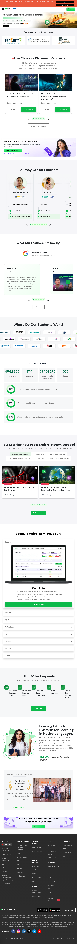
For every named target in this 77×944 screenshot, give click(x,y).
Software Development (6, 859)
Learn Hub (51, 870)
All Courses (21, 876)
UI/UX (3, 868)
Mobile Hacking (22, 857)
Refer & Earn (68, 910)
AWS (18, 865)
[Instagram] (18, 931)
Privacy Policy (71, 938)
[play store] (54, 910)
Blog (49, 877)
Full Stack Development (6, 849)
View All (38, 307)
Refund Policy (67, 845)
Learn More (40, 709)
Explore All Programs (38, 126)
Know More (29, 109)
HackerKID (51, 845)
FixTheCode (36, 877)
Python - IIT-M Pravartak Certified (22, 847)
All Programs (5, 884)
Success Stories (53, 866)
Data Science (6, 854)
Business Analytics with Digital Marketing (7, 877)
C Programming (22, 861)
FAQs (65, 849)
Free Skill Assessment (13, 150)
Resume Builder (54, 900)
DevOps (4, 872)
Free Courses (37, 851)
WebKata (35, 870)
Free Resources (53, 874)
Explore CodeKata (38, 605)
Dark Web (20, 872)
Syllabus (13, 109)
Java (18, 853)
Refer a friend (52, 889)
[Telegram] (34, 931)
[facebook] (13, 931)
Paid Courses (36, 847)
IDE (33, 881)
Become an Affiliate (51, 894)
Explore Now (38, 827)
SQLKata (35, 874)
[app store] (42, 910)
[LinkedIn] (24, 931)
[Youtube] (39, 931)
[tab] (20, 454)
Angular (19, 868)
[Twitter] (29, 931)
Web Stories (52, 881)
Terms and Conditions (59, 938)
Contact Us (67, 853)
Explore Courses (38, 513)
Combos (35, 855)
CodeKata (35, 866)
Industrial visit (37, 896)
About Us (66, 856)
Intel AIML (4, 864)
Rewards (51, 885)
